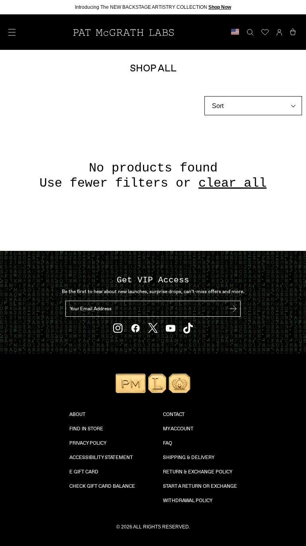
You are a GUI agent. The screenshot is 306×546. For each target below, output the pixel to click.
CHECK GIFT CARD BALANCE (102, 486)
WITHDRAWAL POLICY (187, 500)
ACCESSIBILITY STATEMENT (101, 457)
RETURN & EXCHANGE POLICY (197, 472)
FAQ (167, 443)
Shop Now (219, 7)
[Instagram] (118, 328)
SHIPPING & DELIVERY (188, 457)
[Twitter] (153, 328)
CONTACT (174, 414)
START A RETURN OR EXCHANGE (200, 486)
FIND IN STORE (86, 429)
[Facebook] (135, 328)
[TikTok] (188, 328)
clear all (232, 183)
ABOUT (77, 414)
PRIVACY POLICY (87, 443)
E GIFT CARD (83, 472)
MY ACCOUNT (178, 429)
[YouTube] (170, 328)
